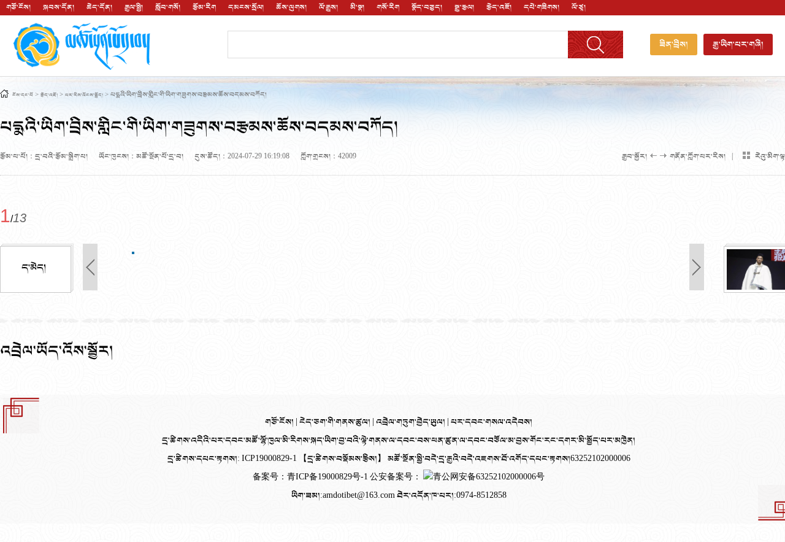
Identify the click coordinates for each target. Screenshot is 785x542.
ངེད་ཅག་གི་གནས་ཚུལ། (335, 422)
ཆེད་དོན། (99, 7)
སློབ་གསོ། (167, 7)
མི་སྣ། (357, 7)
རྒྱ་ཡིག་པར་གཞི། (738, 44)
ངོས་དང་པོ (22, 95)
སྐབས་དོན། (58, 7)
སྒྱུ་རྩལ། (464, 7)
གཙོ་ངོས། (18, 7)
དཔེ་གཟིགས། (541, 7)
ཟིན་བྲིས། (673, 44)
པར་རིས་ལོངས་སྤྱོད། (84, 95)
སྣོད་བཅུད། (427, 7)
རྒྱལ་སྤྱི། (133, 7)
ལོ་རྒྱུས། (328, 7)
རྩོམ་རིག (204, 7)
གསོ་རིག (388, 7)
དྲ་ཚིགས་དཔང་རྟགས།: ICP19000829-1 (232, 459)
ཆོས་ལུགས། (291, 7)
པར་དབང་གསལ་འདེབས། (491, 422)
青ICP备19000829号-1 (328, 477)
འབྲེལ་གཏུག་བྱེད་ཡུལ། (411, 422)
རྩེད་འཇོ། (498, 7)
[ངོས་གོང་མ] (199, 193)
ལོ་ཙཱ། (579, 7)
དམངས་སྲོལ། (246, 7)
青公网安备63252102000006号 (489, 477)
